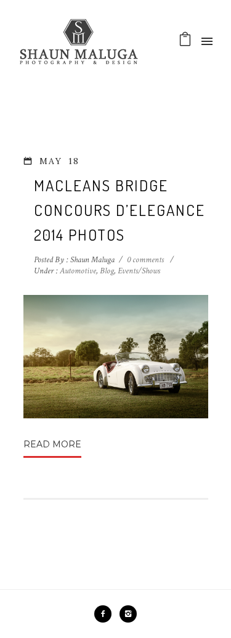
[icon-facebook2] (106, 614)
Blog (107, 270)
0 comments (145, 259)
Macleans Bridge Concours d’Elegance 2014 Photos (119, 209)
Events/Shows (139, 270)
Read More (52, 444)
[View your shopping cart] (185, 42)
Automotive (77, 270)
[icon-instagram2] (128, 614)
